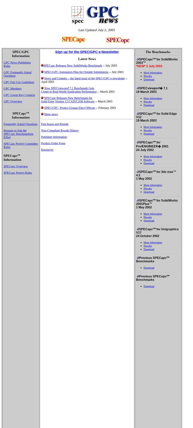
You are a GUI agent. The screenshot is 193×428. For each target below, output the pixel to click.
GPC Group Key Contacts (19, 95)
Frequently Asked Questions (20, 124)
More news (51, 114)
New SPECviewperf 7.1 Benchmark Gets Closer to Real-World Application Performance (69, 90)
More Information (153, 98)
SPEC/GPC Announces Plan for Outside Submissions (76, 72)
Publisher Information (54, 137)
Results (148, 101)
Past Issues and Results (54, 124)
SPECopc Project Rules (18, 172)
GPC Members (12, 88)
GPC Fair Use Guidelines (19, 82)
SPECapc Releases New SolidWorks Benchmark (73, 65)
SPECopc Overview (16, 166)
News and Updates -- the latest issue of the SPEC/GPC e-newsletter (84, 78)
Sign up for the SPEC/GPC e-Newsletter (87, 52)
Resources (47, 149)
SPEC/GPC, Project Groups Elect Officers (69, 107)
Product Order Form (53, 143)
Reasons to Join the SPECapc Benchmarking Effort (18, 134)
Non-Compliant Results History (60, 130)
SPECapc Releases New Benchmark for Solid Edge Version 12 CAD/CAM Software (67, 99)
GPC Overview (13, 101)
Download (149, 79)
